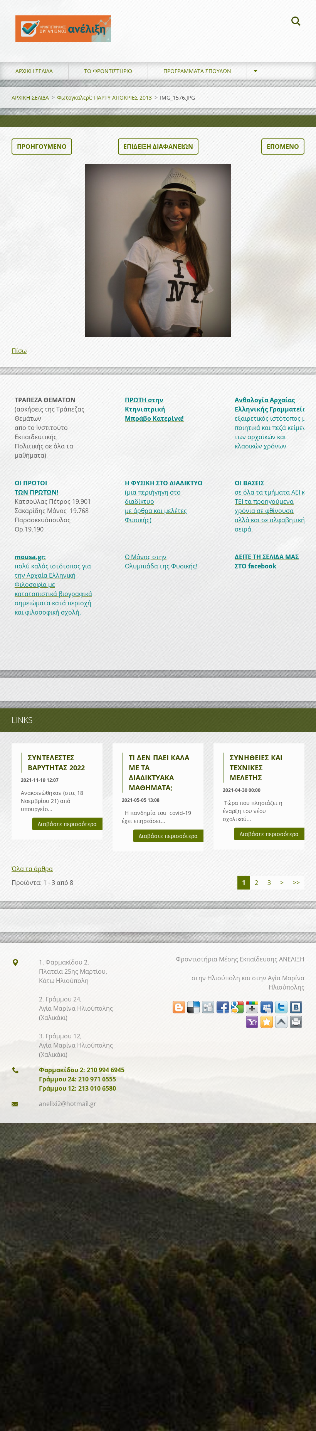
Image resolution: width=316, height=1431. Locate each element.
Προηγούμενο (42, 146)
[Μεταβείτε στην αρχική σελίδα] (63, 23)
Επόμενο (283, 146)
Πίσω (19, 351)
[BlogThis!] (179, 1007)
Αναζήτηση (296, 22)
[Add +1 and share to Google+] (252, 1007)
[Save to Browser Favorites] (267, 1022)
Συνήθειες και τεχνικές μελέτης (256, 767)
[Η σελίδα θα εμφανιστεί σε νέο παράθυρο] (158, 250)
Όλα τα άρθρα (32, 869)
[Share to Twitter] (281, 1007)
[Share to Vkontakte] (296, 1007)
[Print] (296, 1022)
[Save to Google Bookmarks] (237, 1007)
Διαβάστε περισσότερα (67, 824)
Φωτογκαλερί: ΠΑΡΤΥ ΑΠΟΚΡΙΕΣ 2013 (104, 97)
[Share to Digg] (208, 1007)
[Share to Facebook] (223, 1007)
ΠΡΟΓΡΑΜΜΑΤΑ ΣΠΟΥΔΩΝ (197, 71)
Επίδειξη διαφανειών (158, 146)
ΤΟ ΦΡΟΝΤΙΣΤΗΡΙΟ (108, 71)
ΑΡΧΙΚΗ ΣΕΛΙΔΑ (34, 71)
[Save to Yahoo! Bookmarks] (252, 1022)
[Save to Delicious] (193, 1007)
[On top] (281, 1022)
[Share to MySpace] (267, 1007)
